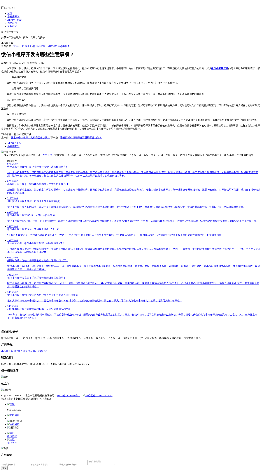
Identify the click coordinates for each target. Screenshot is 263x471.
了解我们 (12, 26)
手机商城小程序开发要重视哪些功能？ (81, 137)
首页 (9, 13)
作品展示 (12, 23)
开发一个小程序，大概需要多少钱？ (30, 137)
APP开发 (47, 155)
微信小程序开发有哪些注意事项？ (51, 46)
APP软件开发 (14, 19)
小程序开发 (13, 16)
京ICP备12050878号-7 (68, 395)
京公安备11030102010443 (98, 395)
